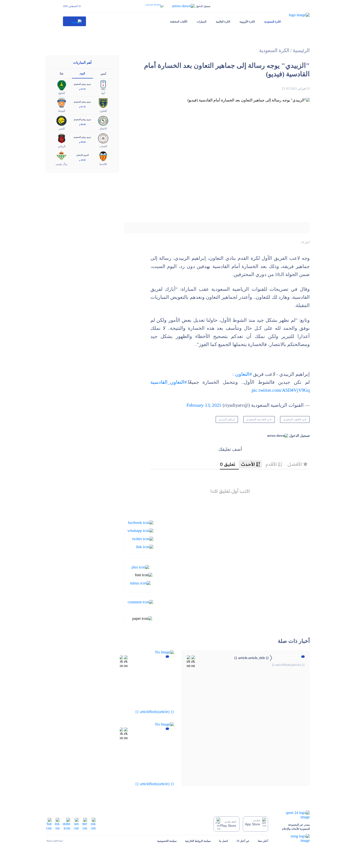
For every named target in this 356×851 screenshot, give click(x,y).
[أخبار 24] (75, 21)
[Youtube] (66, 823)
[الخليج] (61, 85)
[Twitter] (142, 538)
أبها (103, 93)
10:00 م (82, 160)
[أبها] (103, 85)
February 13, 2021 (203, 405)
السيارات (201, 21)
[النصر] (61, 120)
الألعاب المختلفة (178, 21)
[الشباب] (103, 138)
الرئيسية (301, 50)
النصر (62, 128)
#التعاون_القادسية (168, 382)
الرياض (61, 146)
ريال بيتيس (61, 163)
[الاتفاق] (103, 120)
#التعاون (243, 374)
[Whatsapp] (140, 530)
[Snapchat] (49, 823)
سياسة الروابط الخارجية (198, 840)
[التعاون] (103, 102)
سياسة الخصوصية (167, 840)
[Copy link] (144, 546)
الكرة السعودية (272, 21)
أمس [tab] (103, 73)
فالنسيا (103, 163)
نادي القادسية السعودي (259, 419)
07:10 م (82, 107)
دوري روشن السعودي (82, 84)
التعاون (103, 110)
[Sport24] (293, 815)
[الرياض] (61, 138)
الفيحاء (61, 110)
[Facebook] (140, 522)
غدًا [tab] (61, 73)
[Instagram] (76, 823)
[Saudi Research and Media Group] (293, 838)
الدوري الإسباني (82, 155)
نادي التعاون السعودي (295, 419)
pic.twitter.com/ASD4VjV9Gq (281, 390)
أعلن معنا (263, 840)
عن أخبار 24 (242, 840)
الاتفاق (103, 128)
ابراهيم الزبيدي (227, 419)
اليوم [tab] (82, 73)
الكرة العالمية (223, 21)
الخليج (61, 93)
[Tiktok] (57, 823)
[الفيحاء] (61, 102)
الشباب (103, 146)
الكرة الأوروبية (247, 21)
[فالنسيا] (103, 156)
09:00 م (82, 124)
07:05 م (82, 89)
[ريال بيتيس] (61, 156)
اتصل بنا (223, 840)
